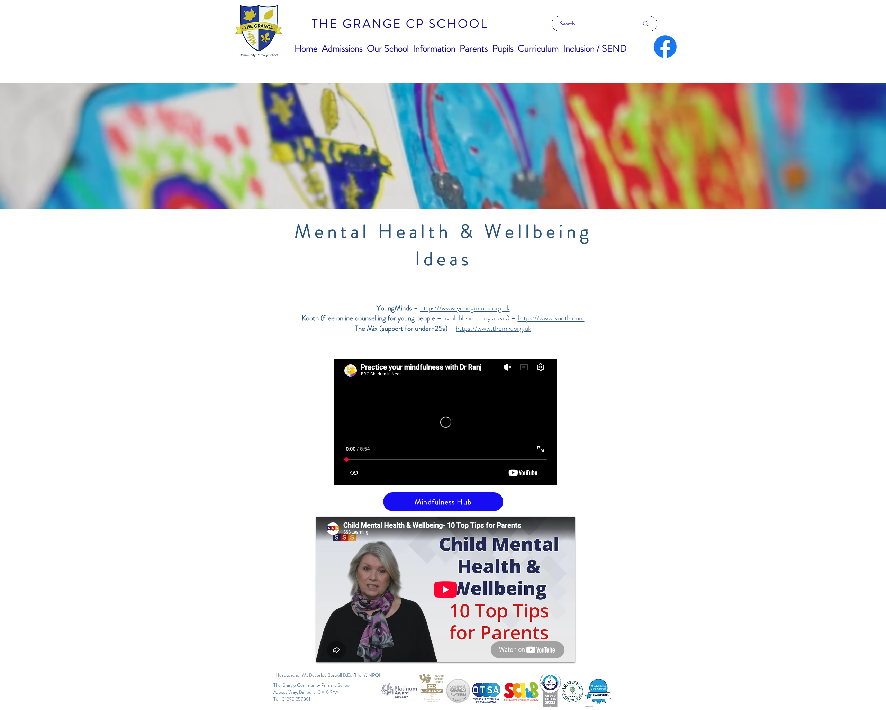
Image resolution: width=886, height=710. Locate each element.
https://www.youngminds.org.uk (465, 308)
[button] (342, 48)
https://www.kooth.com (551, 318)
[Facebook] (665, 46)
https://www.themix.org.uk (493, 328)
